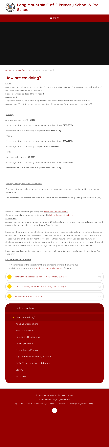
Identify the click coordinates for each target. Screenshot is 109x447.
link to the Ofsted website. (56, 211)
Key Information (23, 70)
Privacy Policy (75, 403)
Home (8, 70)
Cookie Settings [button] (87, 403)
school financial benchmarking (48, 268)
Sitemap (62, 403)
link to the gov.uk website (61, 215)
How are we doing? (45, 70)
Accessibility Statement (45, 403)
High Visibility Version (23, 403)
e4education (65, 399)
